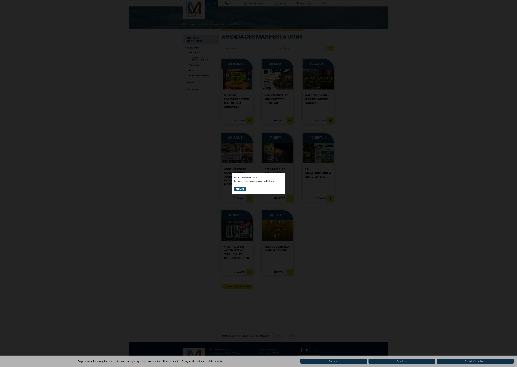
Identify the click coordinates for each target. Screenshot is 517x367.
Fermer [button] (240, 189)
